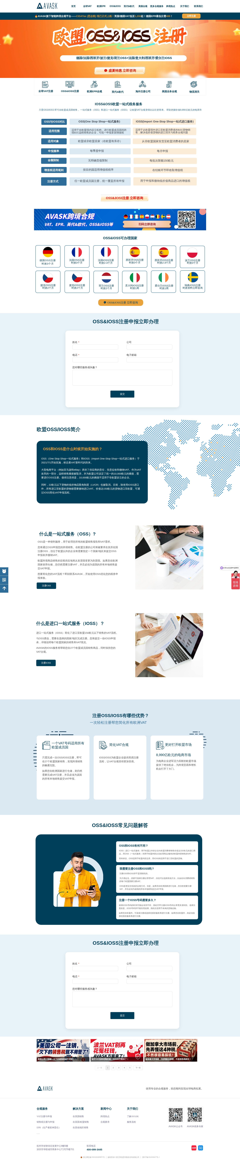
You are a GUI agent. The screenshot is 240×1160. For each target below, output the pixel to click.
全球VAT (87, 6)
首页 (73, 6)
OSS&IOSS (115, 6)
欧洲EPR (101, 6)
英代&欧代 (129, 6)
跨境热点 (170, 6)
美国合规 (142, 6)
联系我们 (198, 6)
